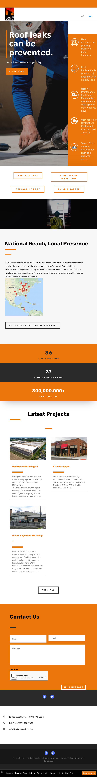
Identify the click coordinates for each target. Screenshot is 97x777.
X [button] (2, 772)
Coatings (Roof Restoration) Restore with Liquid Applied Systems (88, 126)
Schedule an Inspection (69, 177)
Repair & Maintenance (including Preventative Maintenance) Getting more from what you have (88, 99)
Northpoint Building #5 (25, 466)
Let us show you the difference (32, 325)
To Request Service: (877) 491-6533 (26, 717)
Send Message (73, 687)
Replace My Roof (28, 189)
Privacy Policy (67, 758)
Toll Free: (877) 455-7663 (21, 723)
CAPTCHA (14, 669)
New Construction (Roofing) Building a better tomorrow (88, 47)
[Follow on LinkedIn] (52, 697)
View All (48, 590)
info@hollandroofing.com (21, 729)
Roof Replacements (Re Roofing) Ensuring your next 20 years (88, 73)
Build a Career (69, 189)
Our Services (80, 28)
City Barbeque (61, 466)
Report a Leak (28, 175)
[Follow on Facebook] (44, 697)
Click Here (17, 71)
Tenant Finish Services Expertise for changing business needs (88, 151)
